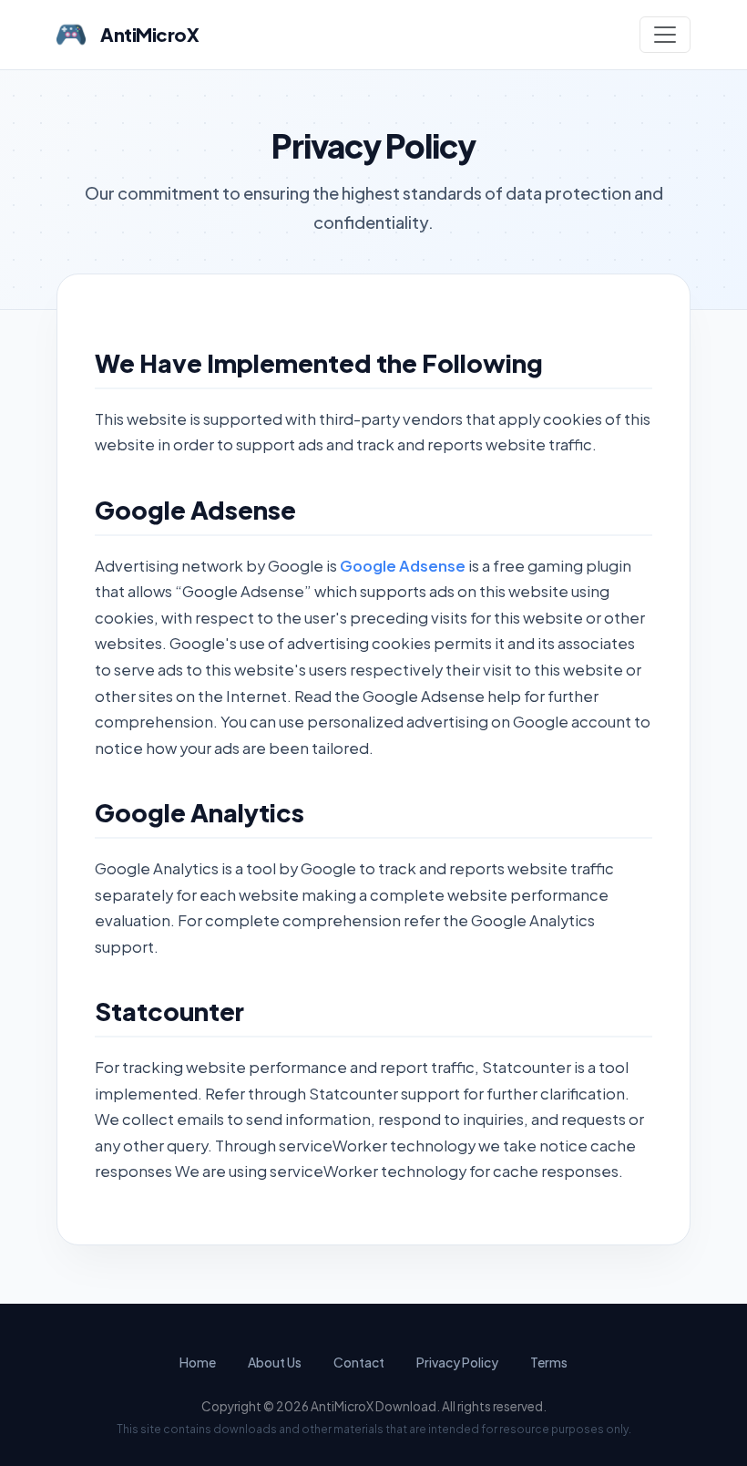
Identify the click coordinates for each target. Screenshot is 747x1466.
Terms (549, 1362)
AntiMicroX (149, 34)
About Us (275, 1362)
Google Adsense (403, 565)
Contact (358, 1362)
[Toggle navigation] (665, 34)
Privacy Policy (457, 1362)
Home (197, 1362)
